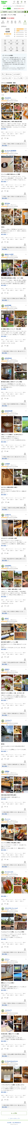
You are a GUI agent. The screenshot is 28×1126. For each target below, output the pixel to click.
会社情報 (9, 1122)
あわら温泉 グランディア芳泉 (8, 14)
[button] (5, 88)
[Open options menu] (26, 98)
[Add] (25, 15)
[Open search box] (2, 74)
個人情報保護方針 (17, 1122)
